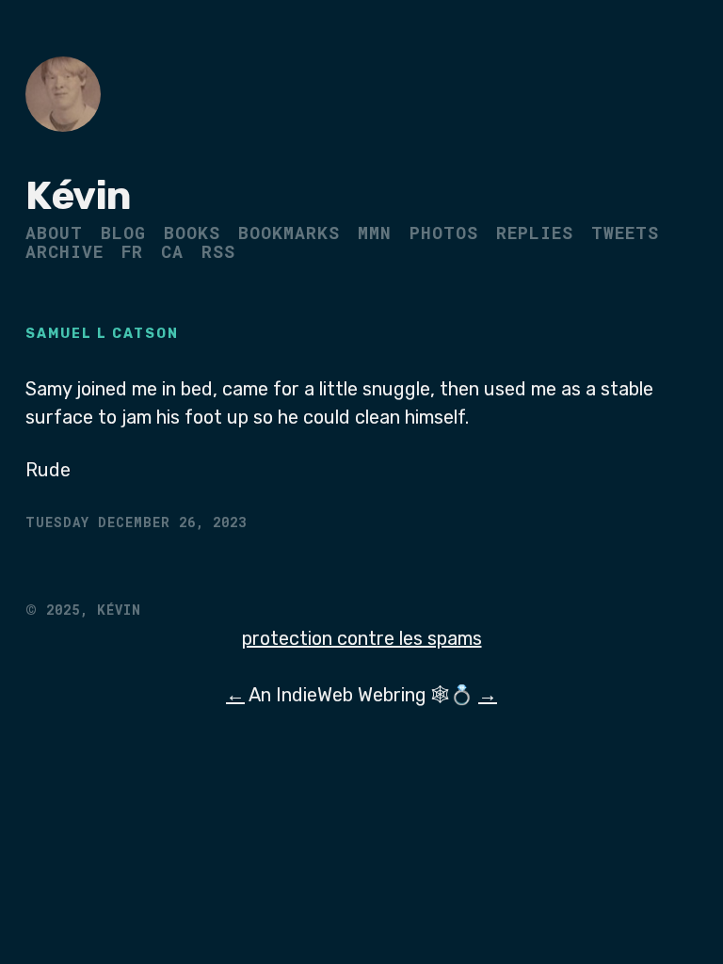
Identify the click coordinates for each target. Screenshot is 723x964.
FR (132, 251)
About (54, 232)
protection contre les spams (362, 638)
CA (172, 251)
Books (192, 232)
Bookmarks (289, 232)
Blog (123, 232)
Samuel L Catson (102, 334)
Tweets (625, 232)
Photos (444, 232)
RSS (218, 251)
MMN (375, 232)
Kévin (78, 195)
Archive (64, 251)
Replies (534, 232)
